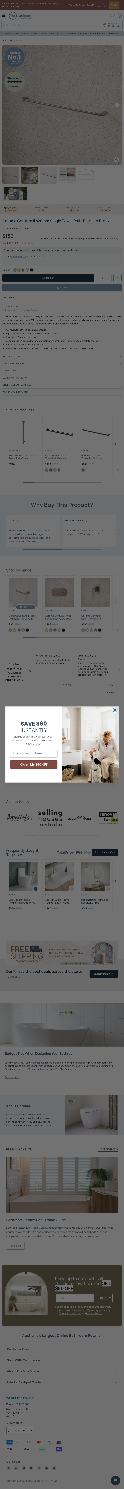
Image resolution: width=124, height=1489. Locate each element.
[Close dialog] (115, 710)
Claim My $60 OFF (34, 764)
